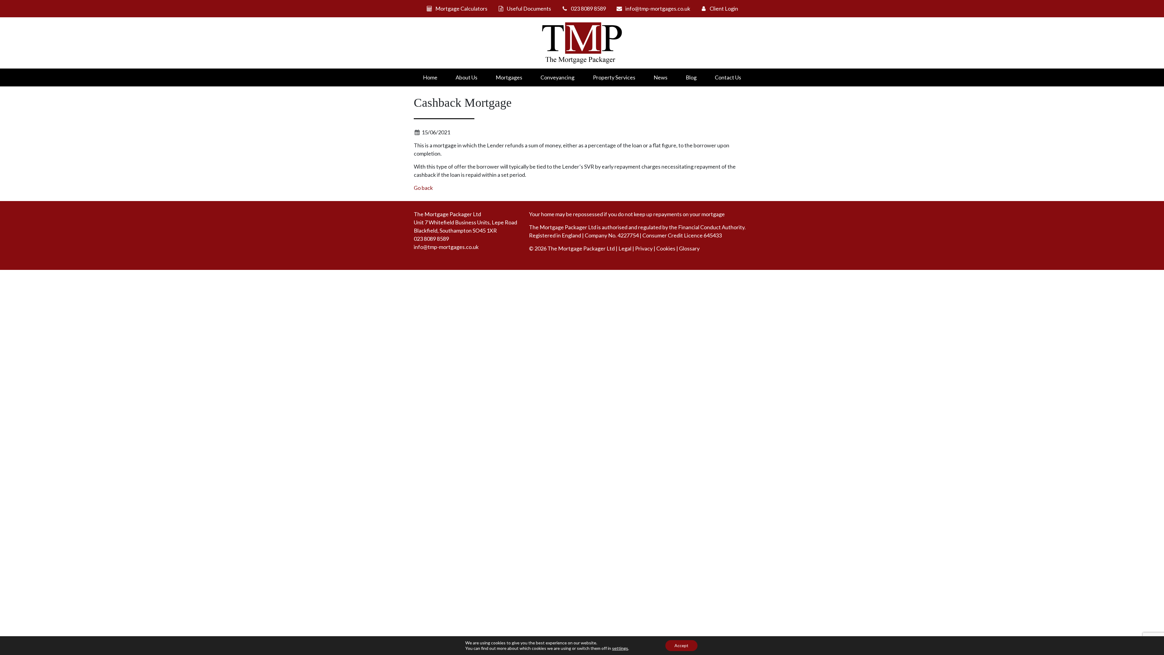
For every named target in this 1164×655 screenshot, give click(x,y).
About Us (466, 77)
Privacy (644, 248)
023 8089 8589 (588, 8)
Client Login (724, 8)
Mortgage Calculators (461, 8)
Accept (681, 645)
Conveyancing (557, 77)
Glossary (689, 248)
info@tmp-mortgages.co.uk (657, 8)
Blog (691, 77)
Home (430, 77)
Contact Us (728, 77)
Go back (423, 187)
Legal (624, 248)
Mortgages (509, 77)
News (660, 77)
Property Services (614, 77)
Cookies (665, 248)
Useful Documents (529, 8)
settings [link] (620, 648)
